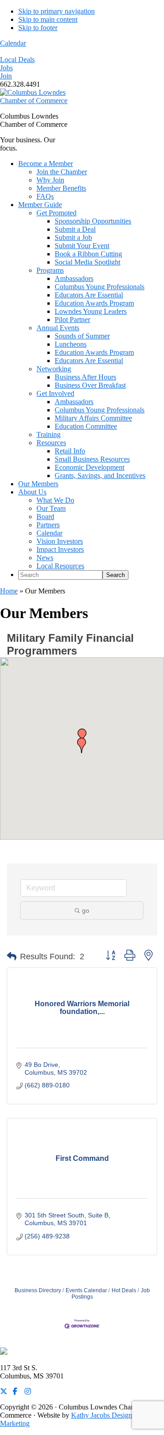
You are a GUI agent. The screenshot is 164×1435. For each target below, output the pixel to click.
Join (6, 76)
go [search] (85, 910)
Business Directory (38, 1290)
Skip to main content (47, 19)
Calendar (13, 43)
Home (9, 591)
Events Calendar (86, 1290)
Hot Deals (124, 1290)
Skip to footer (37, 27)
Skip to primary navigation (56, 11)
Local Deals (17, 59)
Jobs (6, 68)
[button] (81, 745)
